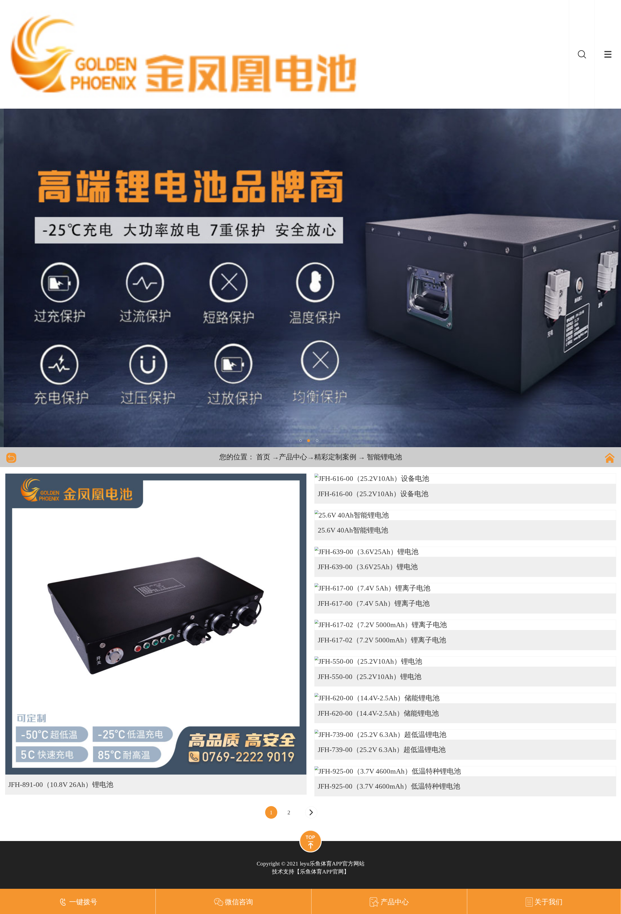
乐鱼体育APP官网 (322, 871)
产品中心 (293, 457)
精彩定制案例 (335, 457)
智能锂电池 (384, 457)
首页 (263, 457)
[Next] (311, 812)
